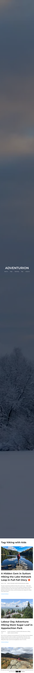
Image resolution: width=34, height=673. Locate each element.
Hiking (27, 583)
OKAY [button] (17, 671)
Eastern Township (10, 583)
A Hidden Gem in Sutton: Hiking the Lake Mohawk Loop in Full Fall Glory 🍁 (16, 576)
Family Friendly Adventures (20, 583)
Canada (8, 631)
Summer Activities (14, 632)
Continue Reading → (5, 593)
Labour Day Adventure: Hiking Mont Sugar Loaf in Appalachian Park (17, 624)
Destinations (13, 631)
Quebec (8, 632)
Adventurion (17, 268)
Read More (23, 671)
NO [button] (19, 671)
